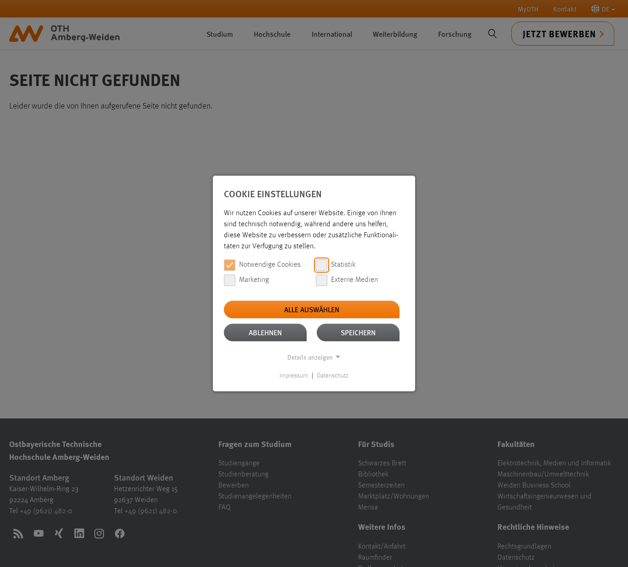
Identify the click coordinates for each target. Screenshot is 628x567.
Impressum (294, 375)
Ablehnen (265, 332)
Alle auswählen (311, 309)
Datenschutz (332, 375)
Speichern (358, 332)
